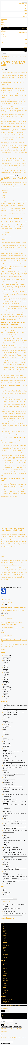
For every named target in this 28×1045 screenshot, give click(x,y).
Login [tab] (4, 1013)
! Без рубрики (6, 704)
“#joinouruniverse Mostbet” (9, 911)
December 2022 (7, 687)
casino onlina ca (7, 745)
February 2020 (6, 694)
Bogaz (4, 952)
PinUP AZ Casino (7, 845)
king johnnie (6, 791)
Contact (25, 10)
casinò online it (6, 748)
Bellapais (5, 947)
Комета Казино (7, 883)
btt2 (4, 736)
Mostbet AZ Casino (7, 796)
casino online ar (6, 746)
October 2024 (6, 658)
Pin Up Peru (6, 839)
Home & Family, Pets (8, 784)
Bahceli (4, 950)
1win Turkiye (6, 724)
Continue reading (4, 613)
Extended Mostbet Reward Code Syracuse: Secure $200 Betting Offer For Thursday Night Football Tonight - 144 (15, 767)
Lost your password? (14, 1023)
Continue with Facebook (6, 1026)
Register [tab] (5, 1015)
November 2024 (7, 657)
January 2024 (6, 672)
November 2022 (7, 689)
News (4, 816)
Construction (6, 758)
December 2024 (7, 655)
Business (5, 738)
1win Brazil (5, 719)
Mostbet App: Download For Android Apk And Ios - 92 (15, 794)
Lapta (4, 930)
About (26, 5)
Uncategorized (6, 54)
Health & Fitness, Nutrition (9, 779)
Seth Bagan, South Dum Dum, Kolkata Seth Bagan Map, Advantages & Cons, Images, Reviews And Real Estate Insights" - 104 (15, 856)
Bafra (4, 935)
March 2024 (6, 670)
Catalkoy (5, 931)
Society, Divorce (7, 862)
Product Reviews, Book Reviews (10, 847)
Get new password (5, 1043)
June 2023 (5, 677)
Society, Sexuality (7, 864)
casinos (5, 750)
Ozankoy (5, 933)
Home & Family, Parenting (9, 782)
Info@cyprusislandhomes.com (9, 1003)
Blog (4, 733)
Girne (4, 938)
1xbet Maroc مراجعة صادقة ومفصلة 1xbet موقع (13, 607)
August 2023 (6, 674)
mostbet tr (5, 809)
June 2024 (5, 665)
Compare (3, 1011)
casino (4, 741)
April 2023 (5, 681)
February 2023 (6, 684)
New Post (5, 815)
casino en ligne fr (7, 743)
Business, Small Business (9, 739)
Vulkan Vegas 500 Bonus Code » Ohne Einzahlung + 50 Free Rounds (11, 623)
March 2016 (6, 696)
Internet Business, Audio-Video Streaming (12, 786)
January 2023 (6, 686)
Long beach (5, 943)
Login (26, 13)
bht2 (4, 731)
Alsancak (5, 926)
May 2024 (5, 667)
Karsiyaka (5, 937)
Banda (4, 729)
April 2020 (5, 693)
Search (2, 897)
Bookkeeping (6, 734)
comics (5, 755)
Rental (26, 7)
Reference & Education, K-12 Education (12, 852)
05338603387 (4, 19)
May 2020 (5, 691)
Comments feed (7, 892)
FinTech (5, 770)
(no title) (5, 909)
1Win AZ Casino (6, 717)
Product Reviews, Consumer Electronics (12, 849)
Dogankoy (5, 954)
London (5, 940)
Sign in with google (17, 1026)
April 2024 (5, 669)
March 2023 (6, 682)
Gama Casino (6, 777)
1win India (5, 721)
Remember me (5, 1023)
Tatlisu (4, 928)
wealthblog (5, 873)
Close (7, 1011)
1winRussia (5, 727)
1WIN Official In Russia (8, 722)
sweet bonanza (6, 866)
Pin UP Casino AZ (7, 837)
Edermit (5, 957)
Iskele (4, 955)
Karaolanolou (6, 945)
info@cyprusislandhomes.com (8, 20)
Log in (4, 889)
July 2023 (5, 676)
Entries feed (6, 890)
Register (25, 14)
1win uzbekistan (7, 726)
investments (24, 1)
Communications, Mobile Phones (10, 757)
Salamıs (5, 949)
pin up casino (6, 835)
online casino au (7, 818)
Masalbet (5, 792)
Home (4, 53)
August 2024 (6, 662)
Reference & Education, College (10, 851)
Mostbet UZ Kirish (7, 811)
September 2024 (7, 660)
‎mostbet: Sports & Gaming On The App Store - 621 (14, 813)
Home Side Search (23, 3)
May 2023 (5, 679)
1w (4, 716)
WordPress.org (6, 894)
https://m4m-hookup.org (12, 175)
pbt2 (4, 833)
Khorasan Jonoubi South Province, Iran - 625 (13, 789)
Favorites (24, 16)
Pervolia (5, 942)
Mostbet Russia (6, 808)
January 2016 (6, 698)
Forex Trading (6, 772)
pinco (4, 844)
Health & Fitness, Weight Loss (10, 780)
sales (26, 8)
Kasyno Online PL (7, 787)
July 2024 (5, 664)
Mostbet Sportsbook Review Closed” (11, 908)
